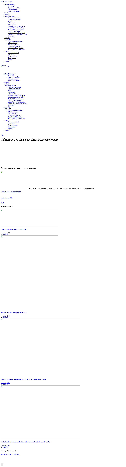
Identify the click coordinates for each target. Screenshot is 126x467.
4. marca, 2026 (5, 445)
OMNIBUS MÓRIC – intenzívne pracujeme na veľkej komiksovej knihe (23, 379)
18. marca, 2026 (5, 383)
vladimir (5, 234)
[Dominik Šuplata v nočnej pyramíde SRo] (29, 309)
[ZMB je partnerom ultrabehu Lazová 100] (29, 225)
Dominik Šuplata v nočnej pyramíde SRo (13, 312)
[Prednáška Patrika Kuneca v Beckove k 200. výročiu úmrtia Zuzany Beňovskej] (40, 438)
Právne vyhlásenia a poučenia (10, 454)
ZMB (2, 203)
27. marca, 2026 (5, 316)
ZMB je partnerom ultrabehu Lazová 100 (14, 229)
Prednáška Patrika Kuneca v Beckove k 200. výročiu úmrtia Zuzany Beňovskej (25, 442)
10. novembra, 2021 (6, 198)
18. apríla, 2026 (5, 233)
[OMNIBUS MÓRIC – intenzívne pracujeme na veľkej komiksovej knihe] (40, 375)
